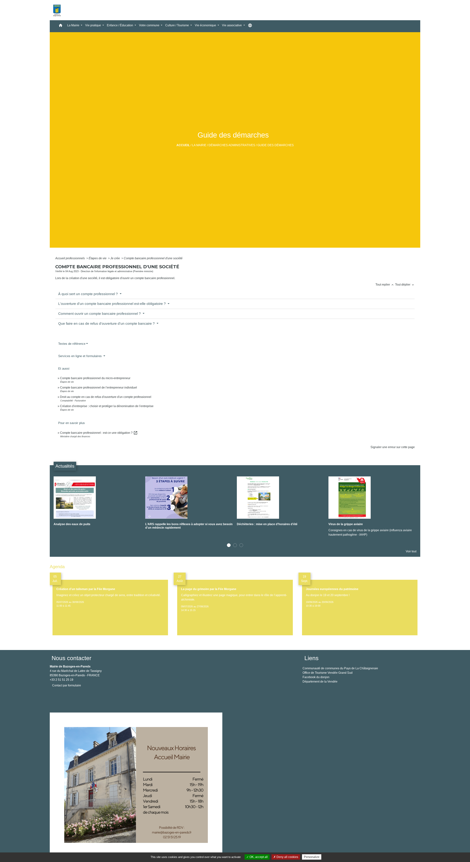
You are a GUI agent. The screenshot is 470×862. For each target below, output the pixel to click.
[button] (60, 26)
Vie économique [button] (206, 25)
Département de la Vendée (320, 681)
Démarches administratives (232, 145)
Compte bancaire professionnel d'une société (153, 258)
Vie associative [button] (232, 25)
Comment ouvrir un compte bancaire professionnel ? (100, 314)
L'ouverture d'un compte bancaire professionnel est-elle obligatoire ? (112, 304)
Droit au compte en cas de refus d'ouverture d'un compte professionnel (105, 396)
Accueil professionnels (70, 258)
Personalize (311, 857)
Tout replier (384, 284)
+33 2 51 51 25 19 (61, 679)
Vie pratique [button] (93, 25)
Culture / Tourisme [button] (177, 25)
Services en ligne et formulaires (80, 356)
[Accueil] (57, 10)
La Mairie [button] (73, 25)
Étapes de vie (98, 258)
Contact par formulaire (66, 685)
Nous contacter (71, 658)
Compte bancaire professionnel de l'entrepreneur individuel (98, 387)
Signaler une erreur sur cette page (392, 447)
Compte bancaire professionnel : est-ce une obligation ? (99, 432)
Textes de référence (71, 343)
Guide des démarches (275, 145)
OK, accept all (258, 857)
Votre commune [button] (149, 25)
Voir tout (411, 551)
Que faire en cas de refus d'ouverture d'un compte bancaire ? (107, 323)
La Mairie (199, 145)
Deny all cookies (287, 857)
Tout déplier (405, 284)
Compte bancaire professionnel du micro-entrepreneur (95, 378)
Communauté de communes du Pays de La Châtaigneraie (340, 668)
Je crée (115, 258)
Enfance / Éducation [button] (120, 25)
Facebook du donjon (316, 677)
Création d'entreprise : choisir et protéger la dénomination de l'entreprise (106, 406)
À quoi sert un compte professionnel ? (88, 294)
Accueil (183, 145)
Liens (311, 658)
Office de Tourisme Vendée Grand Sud (327, 672)
